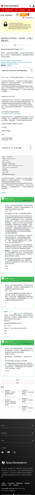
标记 (17, 380)
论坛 (16, 10)
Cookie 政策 (10, 483)
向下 (6, 273)
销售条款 (27, 483)
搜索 (30, 6)
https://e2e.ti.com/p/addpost (12, 113)
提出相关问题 (23, 14)
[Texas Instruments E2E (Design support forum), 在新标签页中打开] (8, 453)
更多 (29, 10)
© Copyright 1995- (8, 488)
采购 (2, 440)
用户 (33, 6)
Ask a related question (16, 26)
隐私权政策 (19, 483)
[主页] (10, 6)
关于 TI (3, 425)
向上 (2, 273)
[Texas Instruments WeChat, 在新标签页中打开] (2, 453)
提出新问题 (28, 14)
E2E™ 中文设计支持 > (7, 10)
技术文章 (22, 10)
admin (6, 45)
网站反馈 (15, 485)
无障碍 (3, 483)
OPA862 (21, 49)
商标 (10, 485)
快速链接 (3, 433)
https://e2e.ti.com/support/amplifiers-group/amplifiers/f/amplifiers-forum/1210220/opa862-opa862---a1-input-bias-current (16, 62)
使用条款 (3, 485)
